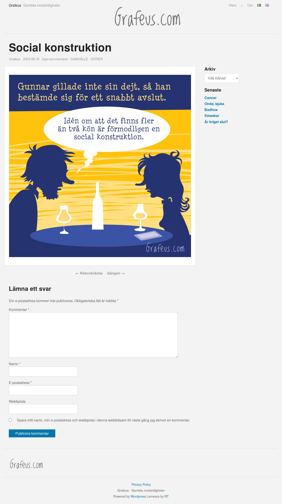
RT (167, 496)
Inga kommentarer (56, 59)
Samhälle (79, 58)
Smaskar (211, 115)
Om (250, 5)
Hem (232, 5)
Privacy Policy (141, 484)
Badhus (211, 109)
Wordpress (138, 496)
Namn (14, 363)
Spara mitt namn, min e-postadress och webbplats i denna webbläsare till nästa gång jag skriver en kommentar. (103, 420)
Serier (97, 58)
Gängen (113, 273)
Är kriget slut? (216, 121)
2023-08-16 (31, 58)
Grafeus (14, 58)
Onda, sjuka (214, 103)
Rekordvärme (91, 273)
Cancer (210, 97)
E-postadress (20, 382)
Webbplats (17, 401)
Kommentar (19, 309)
